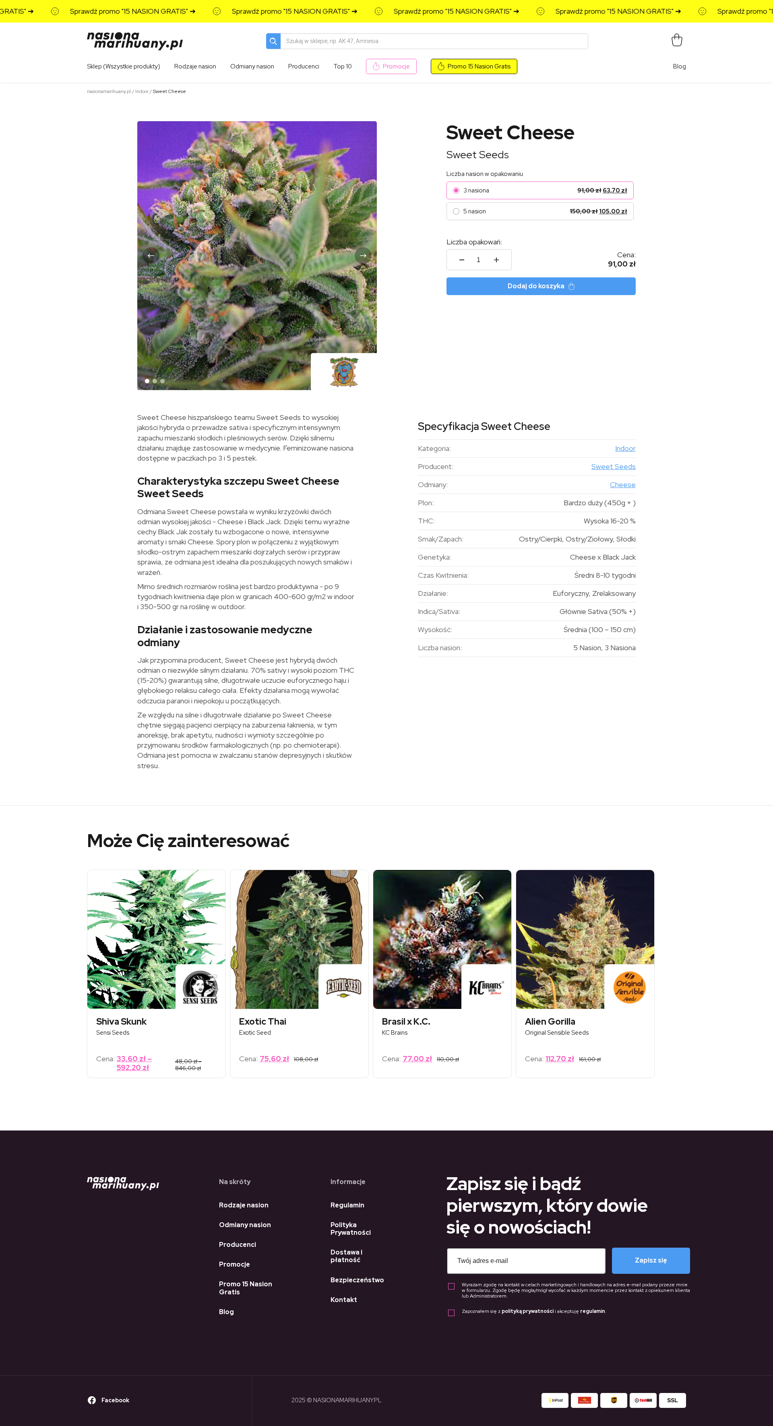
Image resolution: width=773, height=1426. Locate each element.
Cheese (623, 484)
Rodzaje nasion (244, 1205)
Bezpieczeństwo (357, 1280)
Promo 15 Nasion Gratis (479, 66)
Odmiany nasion (245, 1225)
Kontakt (344, 1300)
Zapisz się (651, 1260)
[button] (151, 255)
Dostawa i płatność (346, 1256)
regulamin (592, 1311)
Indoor (142, 91)
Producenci (237, 1244)
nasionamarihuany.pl (109, 91)
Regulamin (347, 1205)
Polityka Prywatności (351, 1229)
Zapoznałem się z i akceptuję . (534, 1311)
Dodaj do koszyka (536, 286)
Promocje (396, 66)
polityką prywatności (528, 1311)
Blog (679, 66)
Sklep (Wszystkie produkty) (123, 66)
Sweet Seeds (477, 154)
